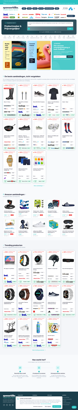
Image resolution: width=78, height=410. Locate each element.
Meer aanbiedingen (38, 185)
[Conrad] (51, 17)
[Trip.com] (44, 14)
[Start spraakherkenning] (29, 28)
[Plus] (25, 17)
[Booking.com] (12, 14)
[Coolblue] (19, 14)
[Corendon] (31, 14)
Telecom (35, 8)
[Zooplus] (12, 17)
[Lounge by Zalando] (57, 17)
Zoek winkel (70, 15)
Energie (29, 8)
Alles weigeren (48, 406)
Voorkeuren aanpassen (37, 406)
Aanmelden (70, 56)
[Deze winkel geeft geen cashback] (53, 13)
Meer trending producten (38, 350)
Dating (57, 8)
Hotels (24, 8)
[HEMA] (6, 17)
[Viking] (38, 14)
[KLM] (31, 17)
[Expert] (63, 17)
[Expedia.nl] (57, 14)
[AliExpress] (38, 17)
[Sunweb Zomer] (63, 14)
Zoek (70, 28)
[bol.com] (6, 14)
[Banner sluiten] (77, 3)
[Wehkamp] (51, 14)
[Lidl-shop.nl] (19, 17)
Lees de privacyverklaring (46, 403)
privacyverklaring (67, 59)
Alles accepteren (56, 406)
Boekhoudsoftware (49, 8)
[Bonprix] (44, 17)
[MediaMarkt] (25, 14)
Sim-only (41, 8)
